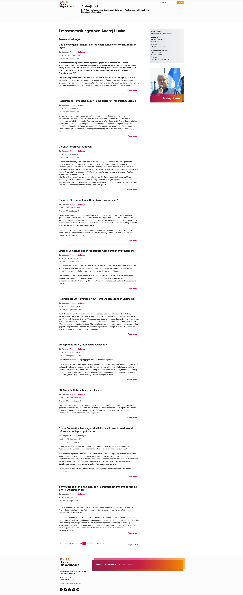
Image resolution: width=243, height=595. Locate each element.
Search (181, 2)
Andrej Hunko (91, 6)
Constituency (71, 21)
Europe (91, 21)
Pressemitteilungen (78, 52)
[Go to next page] (101, 543)
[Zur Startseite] (67, 4)
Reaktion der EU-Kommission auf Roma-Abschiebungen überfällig (96, 298)
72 (87, 544)
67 (70, 544)
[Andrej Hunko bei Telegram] (78, 589)
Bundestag (82, 21)
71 (84, 544)
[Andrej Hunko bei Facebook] (62, 589)
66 (66, 544)
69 (77, 544)
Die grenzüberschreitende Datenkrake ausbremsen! (88, 200)
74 (94, 544)
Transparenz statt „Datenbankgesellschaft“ (83, 344)
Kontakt (99, 564)
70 (81, 544)
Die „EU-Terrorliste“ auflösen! (75, 146)
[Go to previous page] (63, 543)
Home (61, 21)
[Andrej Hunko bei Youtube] (74, 589)
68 (73, 544)
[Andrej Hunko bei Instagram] (70, 589)
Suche (122, 564)
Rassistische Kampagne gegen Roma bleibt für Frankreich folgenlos (97, 100)
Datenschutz (110, 564)
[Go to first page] (60, 543)
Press (99, 21)
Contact (106, 21)
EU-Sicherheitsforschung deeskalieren (81, 390)
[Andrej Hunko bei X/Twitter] (66, 589)
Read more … (133, 90)
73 (91, 544)
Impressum (132, 564)
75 (98, 544)
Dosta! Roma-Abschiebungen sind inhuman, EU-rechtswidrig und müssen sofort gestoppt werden (96, 430)
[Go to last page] (103, 543)
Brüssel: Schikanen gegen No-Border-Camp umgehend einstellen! (96, 250)
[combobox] (169, 2)
